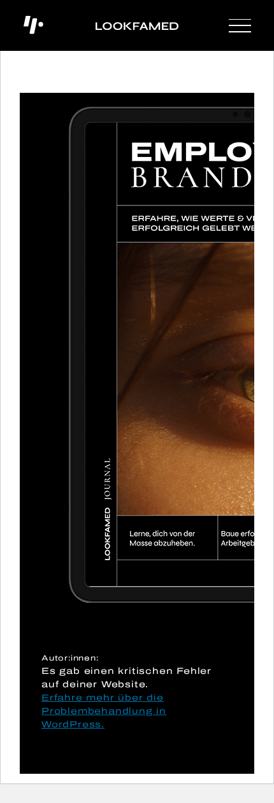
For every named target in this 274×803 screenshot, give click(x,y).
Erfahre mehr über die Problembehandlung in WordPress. (103, 711)
